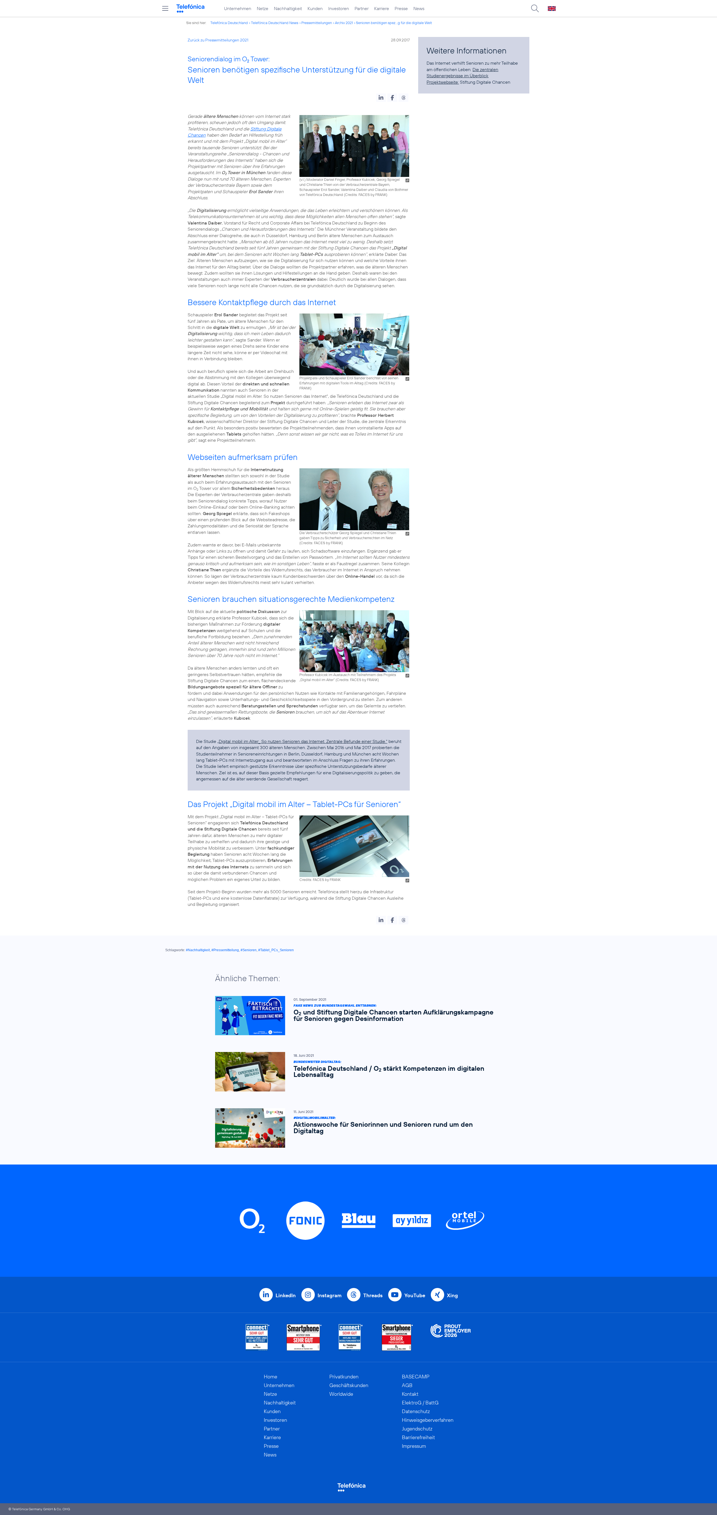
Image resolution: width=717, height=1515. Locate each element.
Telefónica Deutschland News (274, 22)
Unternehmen (237, 8)
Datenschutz (416, 1411)
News (418, 8)
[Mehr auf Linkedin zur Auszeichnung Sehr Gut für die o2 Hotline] (351, 1337)
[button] (381, 97)
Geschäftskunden (348, 1385)
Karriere (381, 8)
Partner (362, 8)
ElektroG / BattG (420, 1402)
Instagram (329, 1295)
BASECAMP (415, 1376)
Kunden (315, 8)
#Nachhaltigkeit (198, 950)
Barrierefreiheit (418, 1437)
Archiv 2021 (344, 22)
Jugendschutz (417, 1428)
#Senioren (249, 950)
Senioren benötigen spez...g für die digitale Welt (394, 22)
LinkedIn (286, 1295)
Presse (401, 8)
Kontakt (410, 1394)
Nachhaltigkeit (288, 8)
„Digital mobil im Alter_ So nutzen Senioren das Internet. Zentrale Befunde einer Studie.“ (302, 741)
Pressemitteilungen (316, 22)
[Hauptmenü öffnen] (165, 8)
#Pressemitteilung (225, 950)
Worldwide (341, 1394)
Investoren (338, 8)
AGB (407, 1385)
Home (270, 1376)
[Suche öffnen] (535, 8)
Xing (452, 1295)
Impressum (414, 1446)
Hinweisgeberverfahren (427, 1420)
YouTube (414, 1295)
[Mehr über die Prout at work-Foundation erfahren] (450, 1337)
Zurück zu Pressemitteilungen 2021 (218, 40)
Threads (373, 1295)
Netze (262, 8)
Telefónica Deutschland (229, 22)
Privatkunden (343, 1376)
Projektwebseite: (443, 82)
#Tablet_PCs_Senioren (276, 950)
